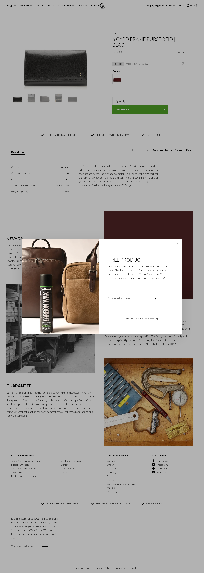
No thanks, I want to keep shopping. (141, 318)
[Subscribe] (152, 298)
